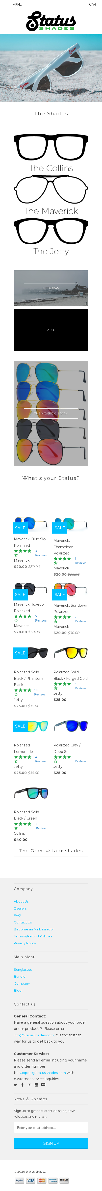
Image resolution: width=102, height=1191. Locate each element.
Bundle (20, 976)
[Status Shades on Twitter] (15, 1085)
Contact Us (23, 922)
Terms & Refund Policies (33, 936)
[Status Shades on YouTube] (29, 1085)
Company (22, 983)
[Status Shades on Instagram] (36, 1085)
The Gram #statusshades (51, 850)
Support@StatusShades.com (42, 1073)
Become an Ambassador (34, 929)
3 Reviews (41, 553)
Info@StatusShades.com (34, 1035)
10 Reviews (40, 692)
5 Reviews (41, 618)
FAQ (17, 915)
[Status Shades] (51, 22)
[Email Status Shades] (43, 1085)
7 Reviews (80, 619)
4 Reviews (41, 759)
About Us (21, 901)
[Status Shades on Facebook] (23, 1085)
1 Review (41, 826)
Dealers (20, 908)
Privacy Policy (25, 943)
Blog (18, 990)
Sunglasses (23, 969)
